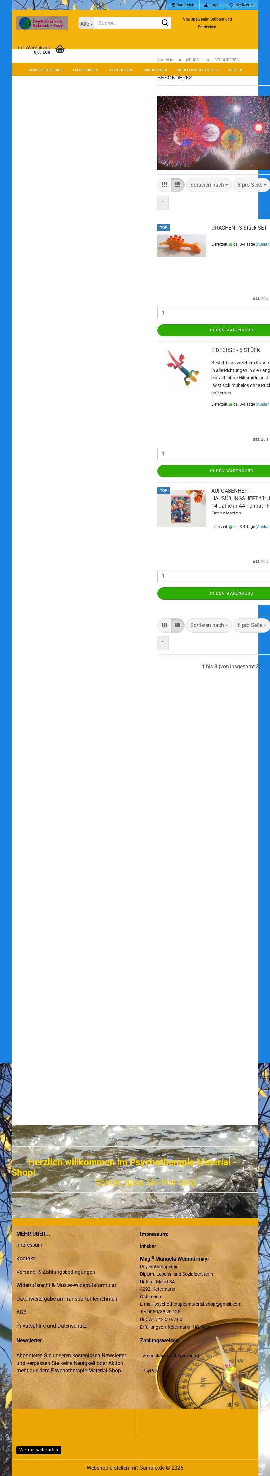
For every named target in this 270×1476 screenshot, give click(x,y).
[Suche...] (165, 23)
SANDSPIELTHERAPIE (45, 70)
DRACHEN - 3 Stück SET (239, 228)
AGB (21, 1312)
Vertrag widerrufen (38, 1450)
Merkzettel (243, 5)
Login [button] (214, 5)
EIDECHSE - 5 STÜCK (235, 350)
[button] (183, 5)
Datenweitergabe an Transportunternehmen (66, 1299)
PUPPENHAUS (121, 70)
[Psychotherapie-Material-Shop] (42, 23)
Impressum (29, 1245)
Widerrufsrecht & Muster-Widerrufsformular (66, 1285)
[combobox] (209, 185)
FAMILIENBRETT (86, 70)
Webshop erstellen (108, 1468)
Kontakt (25, 1258)
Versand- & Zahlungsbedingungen (55, 1272)
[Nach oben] (252, 1466)
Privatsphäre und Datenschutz (51, 1326)
